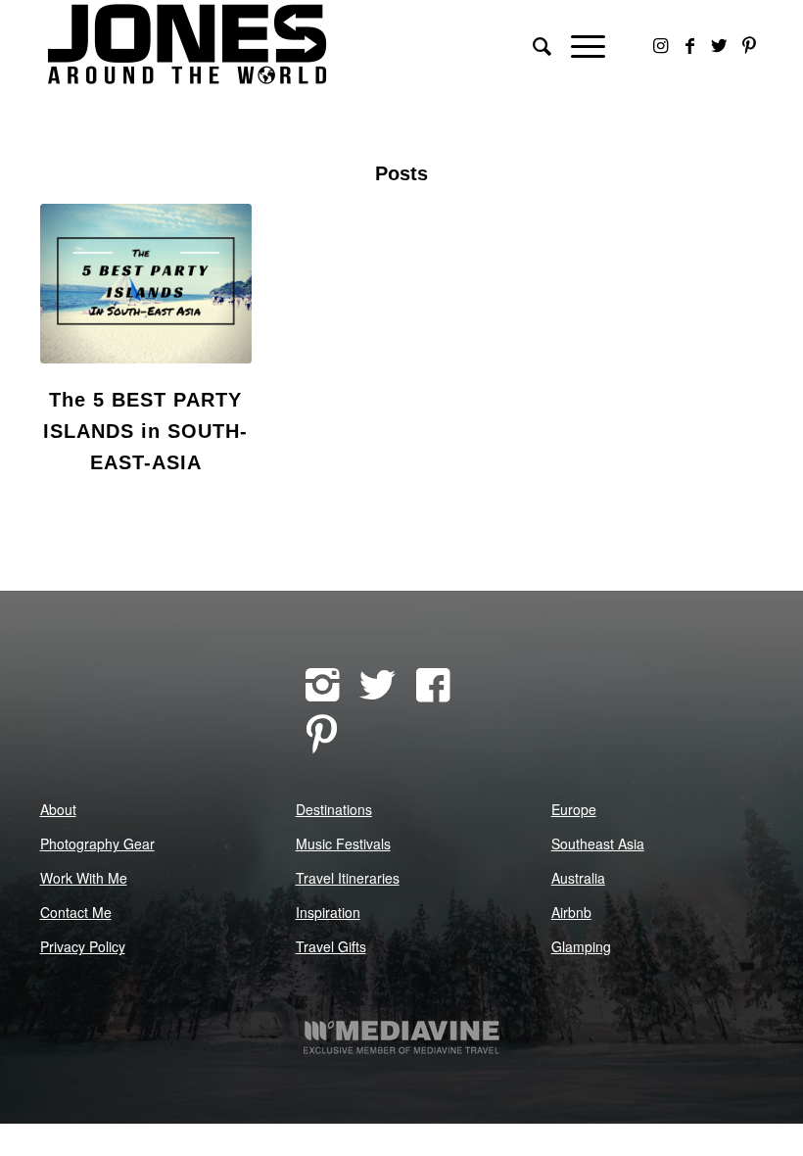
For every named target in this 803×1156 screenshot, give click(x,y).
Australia (578, 878)
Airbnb (571, 912)
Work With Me (83, 878)
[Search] (532, 44)
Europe (573, 809)
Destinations (334, 809)
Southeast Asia (597, 843)
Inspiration (328, 912)
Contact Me (76, 912)
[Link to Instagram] (661, 44)
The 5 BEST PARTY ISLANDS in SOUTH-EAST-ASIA (145, 431)
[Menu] (578, 44)
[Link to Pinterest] (749, 44)
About (58, 809)
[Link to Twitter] (719, 44)
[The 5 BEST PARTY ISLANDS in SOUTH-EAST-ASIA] (146, 283)
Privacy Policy (82, 946)
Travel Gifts (331, 946)
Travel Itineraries (348, 878)
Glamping (581, 946)
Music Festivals (343, 843)
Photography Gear (97, 843)
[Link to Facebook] (690, 44)
